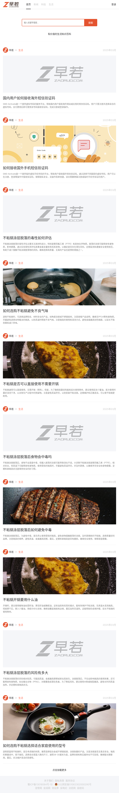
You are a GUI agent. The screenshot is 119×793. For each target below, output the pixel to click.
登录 (113, 4)
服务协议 (70, 780)
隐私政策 (59, 780)
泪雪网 (38, 788)
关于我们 (48, 780)
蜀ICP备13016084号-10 (40, 784)
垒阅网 (46, 788)
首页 (28, 4)
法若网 (72, 788)
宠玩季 (55, 788)
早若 (11, 50)
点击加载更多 (59, 770)
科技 (43, 4)
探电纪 (63, 788)
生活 (51, 4)
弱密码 (80, 788)
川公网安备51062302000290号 (74, 784)
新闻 (36, 4)
